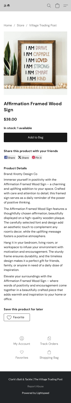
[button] (7, 5)
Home (8, 25)
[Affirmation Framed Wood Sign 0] (35, 63)
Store (20, 25)
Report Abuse (35, 386)
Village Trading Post (43, 25)
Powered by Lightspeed (35, 392)
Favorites (22, 358)
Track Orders (49, 344)
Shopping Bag (49, 358)
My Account (21, 344)
